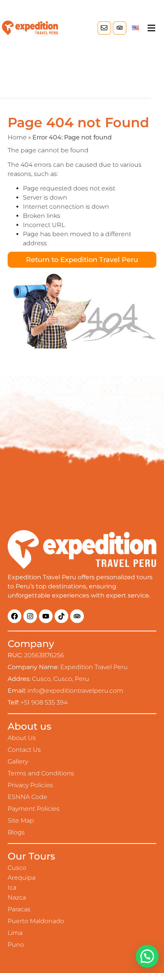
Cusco (17, 867)
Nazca (17, 897)
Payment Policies (33, 808)
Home (17, 137)
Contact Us (24, 749)
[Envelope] (104, 28)
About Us (22, 737)
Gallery (18, 761)
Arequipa (21, 877)
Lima (15, 932)
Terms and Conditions (41, 773)
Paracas (19, 909)
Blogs (16, 832)
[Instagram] (30, 616)
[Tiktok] (61, 616)
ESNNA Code (27, 796)
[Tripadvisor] (119, 28)
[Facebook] (14, 616)
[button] (151, 28)
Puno (16, 944)
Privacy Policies (30, 785)
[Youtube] (46, 616)
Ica (12, 887)
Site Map (21, 820)
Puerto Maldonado (36, 921)
